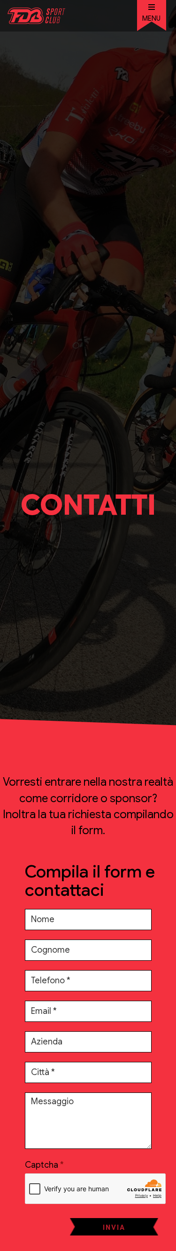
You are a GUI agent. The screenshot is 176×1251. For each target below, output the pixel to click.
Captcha (41, 1165)
